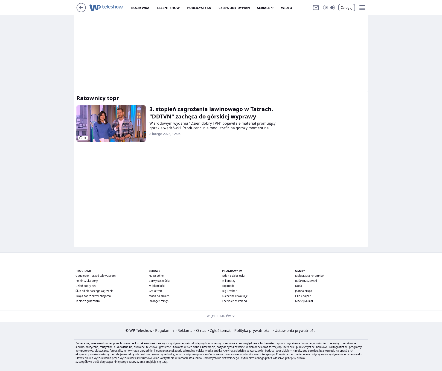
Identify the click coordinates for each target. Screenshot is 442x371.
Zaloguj (346, 7)
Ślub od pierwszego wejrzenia (94, 291)
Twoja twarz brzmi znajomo (93, 296)
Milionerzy (228, 281)
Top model (228, 286)
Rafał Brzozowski (306, 281)
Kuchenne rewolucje (235, 296)
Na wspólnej (156, 276)
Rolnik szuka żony (87, 281)
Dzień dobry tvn (86, 286)
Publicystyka (199, 8)
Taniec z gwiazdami (88, 301)
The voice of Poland (234, 301)
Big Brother (229, 291)
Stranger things (159, 301)
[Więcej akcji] (289, 108)
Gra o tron (155, 291)
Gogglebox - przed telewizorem (96, 276)
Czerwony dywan (234, 8)
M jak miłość (157, 286)
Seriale (263, 8)
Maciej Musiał (304, 301)
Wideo (286, 8)
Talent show (168, 8)
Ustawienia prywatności (294, 330)
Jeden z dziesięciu (233, 276)
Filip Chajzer (303, 296)
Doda (298, 286)
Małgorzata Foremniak (309, 276)
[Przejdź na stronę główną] (81, 10)
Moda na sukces (159, 296)
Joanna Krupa (303, 291)
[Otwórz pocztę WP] (316, 7)
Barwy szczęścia (159, 281)
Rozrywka (140, 8)
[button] (329, 7)
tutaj (164, 362)
